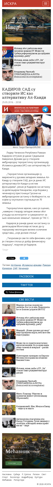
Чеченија (23, 268)
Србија (16, 474)
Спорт (5, 477)
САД (15, 268)
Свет (44, 474)
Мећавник (7, 480)
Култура (38, 477)
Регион (36, 474)
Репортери (19, 480)
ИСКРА (10, 3)
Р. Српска (26, 474)
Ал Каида (16, 265)
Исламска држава (31, 265)
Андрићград (27, 477)
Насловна (6, 474)
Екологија (15, 477)
